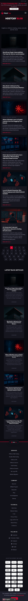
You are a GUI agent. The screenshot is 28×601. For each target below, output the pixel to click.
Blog (14, 492)
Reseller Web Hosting (14, 456)
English (7, 599)
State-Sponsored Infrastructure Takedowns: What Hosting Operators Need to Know (12, 156)
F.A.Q (14, 514)
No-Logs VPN (14, 471)
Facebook (14, 535)
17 (5, 256)
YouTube (14, 543)
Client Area (14, 508)
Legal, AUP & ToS (14, 519)
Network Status (14, 511)
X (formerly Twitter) (14, 538)
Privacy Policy (14, 516)
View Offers (14, 8)
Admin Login (23, 1)
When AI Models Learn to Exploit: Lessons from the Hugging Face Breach (13, 121)
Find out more (20, 595)
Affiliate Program (14, 486)
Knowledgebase (14, 495)
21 (22, 256)
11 (3, 253)
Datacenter (14, 489)
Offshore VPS (14, 459)
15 (20, 253)
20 (18, 256)
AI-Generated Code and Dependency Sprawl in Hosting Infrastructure (12, 228)
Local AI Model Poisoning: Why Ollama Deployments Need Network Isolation (14, 192)
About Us (14, 483)
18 (9, 256)
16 (24, 253)
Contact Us (14, 525)
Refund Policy (14, 522)
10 (24, 250)
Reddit (14, 546)
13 (11, 253)
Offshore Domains (14, 468)
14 (16, 253)
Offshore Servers (14, 462)
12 (7, 253)
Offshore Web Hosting (14, 453)
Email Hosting (14, 465)
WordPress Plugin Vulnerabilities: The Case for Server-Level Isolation (14, 289)
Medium (14, 549)
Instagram (14, 541)
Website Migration (14, 474)
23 (10, 259)
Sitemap (14, 498)
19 (13, 256)
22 (6, 259)
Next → (21, 259)
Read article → (7, 63)
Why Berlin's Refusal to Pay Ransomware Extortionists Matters (14, 323)
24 (15, 259)
